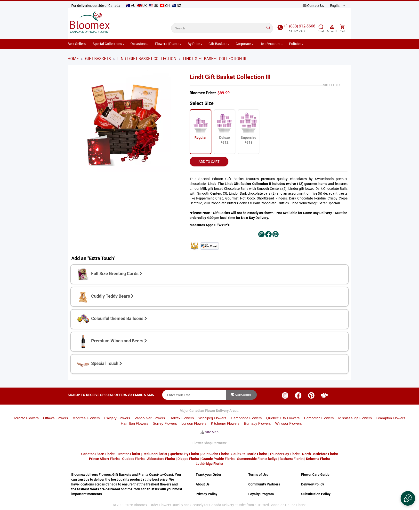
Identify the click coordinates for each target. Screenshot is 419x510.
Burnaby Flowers (257, 423)
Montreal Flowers (86, 418)
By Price (194, 43)
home (73, 58)
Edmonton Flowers (319, 418)
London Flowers (194, 423)
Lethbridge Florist (209, 464)
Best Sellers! (77, 43)
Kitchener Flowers (225, 423)
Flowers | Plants (167, 43)
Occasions (138, 43)
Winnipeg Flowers (212, 418)
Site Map (211, 432)
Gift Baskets (218, 43)
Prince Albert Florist (104, 459)
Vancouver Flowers (150, 418)
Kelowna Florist (318, 459)
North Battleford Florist (320, 454)
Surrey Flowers (165, 423)
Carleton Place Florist (98, 454)
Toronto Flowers (26, 418)
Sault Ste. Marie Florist (249, 454)
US (156, 5)
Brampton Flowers (390, 418)
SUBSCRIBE (243, 395)
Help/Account (270, 43)
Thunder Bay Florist (284, 454)
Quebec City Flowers (283, 418)
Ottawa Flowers (55, 418)
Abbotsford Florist (161, 459)
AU (133, 5)
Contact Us (315, 5)
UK (144, 5)
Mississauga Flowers (355, 418)
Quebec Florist (133, 459)
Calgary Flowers (117, 418)
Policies (295, 43)
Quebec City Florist (184, 454)
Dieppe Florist (188, 459)
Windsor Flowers (288, 423)
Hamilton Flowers (134, 423)
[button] (407, 498)
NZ (178, 5)
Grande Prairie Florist (218, 459)
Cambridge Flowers (246, 418)
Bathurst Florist (292, 459)
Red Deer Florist (155, 454)
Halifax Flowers (181, 418)
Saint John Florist (215, 454)
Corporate (243, 43)
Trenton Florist (128, 454)
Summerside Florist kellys (257, 459)
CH (167, 5)
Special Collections (107, 43)
